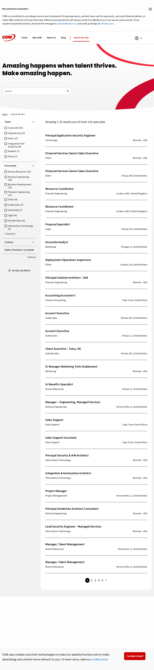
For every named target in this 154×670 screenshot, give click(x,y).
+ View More (10, 234)
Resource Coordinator (59, 189)
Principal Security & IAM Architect (67, 455)
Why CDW (37, 37)
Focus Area (10, 165)
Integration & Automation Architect (68, 473)
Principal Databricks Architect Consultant (72, 509)
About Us (51, 37)
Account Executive (57, 313)
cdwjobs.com (107, 23)
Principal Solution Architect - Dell (66, 278)
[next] (106, 580)
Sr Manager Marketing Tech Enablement (71, 367)
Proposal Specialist (57, 224)
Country (9, 242)
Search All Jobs (81, 37)
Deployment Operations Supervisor (68, 260)
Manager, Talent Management (65, 544)
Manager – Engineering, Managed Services (72, 402)
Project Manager (56, 491)
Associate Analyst (56, 242)
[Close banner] (150, 9)
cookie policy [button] (99, 659)
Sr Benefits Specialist (59, 384)
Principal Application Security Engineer (70, 135)
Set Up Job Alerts (20, 270)
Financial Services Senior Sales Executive (71, 153)
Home (24, 37)
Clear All (31, 257)
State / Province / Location (19, 249)
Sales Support (54, 420)
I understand (134, 656)
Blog (63, 37)
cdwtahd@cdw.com (66, 23)
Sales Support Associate (60, 438)
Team (8, 121)
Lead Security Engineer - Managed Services (73, 526)
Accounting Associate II (60, 295)
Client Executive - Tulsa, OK (63, 349)
